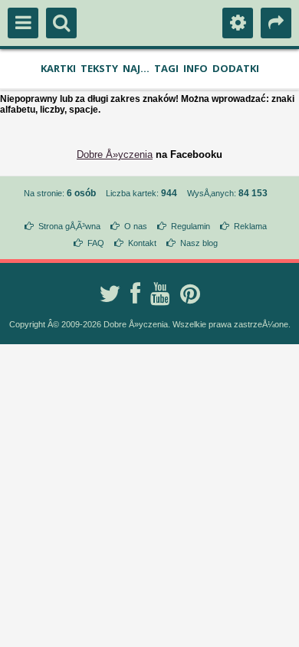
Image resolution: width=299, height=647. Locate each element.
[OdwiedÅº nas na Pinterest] (190, 293)
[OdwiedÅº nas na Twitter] (109, 293)
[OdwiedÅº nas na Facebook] (135, 293)
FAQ (95, 243)
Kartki (58, 68)
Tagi (166, 68)
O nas (135, 226)
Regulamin (190, 226)
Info (195, 68)
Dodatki (235, 68)
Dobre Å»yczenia (115, 154)
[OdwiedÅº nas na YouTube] (160, 293)
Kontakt (142, 243)
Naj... (136, 68)
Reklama (250, 226)
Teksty (99, 68)
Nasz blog (199, 243)
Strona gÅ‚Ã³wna (69, 226)
